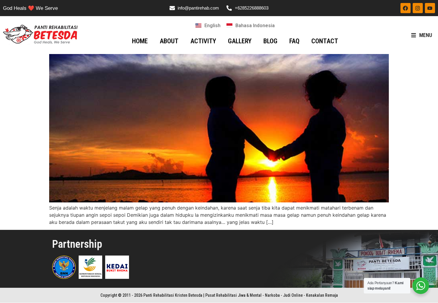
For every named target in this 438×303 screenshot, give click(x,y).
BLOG (270, 41)
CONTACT (324, 41)
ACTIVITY (203, 41)
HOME (140, 41)
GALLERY (239, 41)
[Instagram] (418, 8)
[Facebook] (405, 8)
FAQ (294, 41)
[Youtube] (430, 8)
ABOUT (169, 41)
